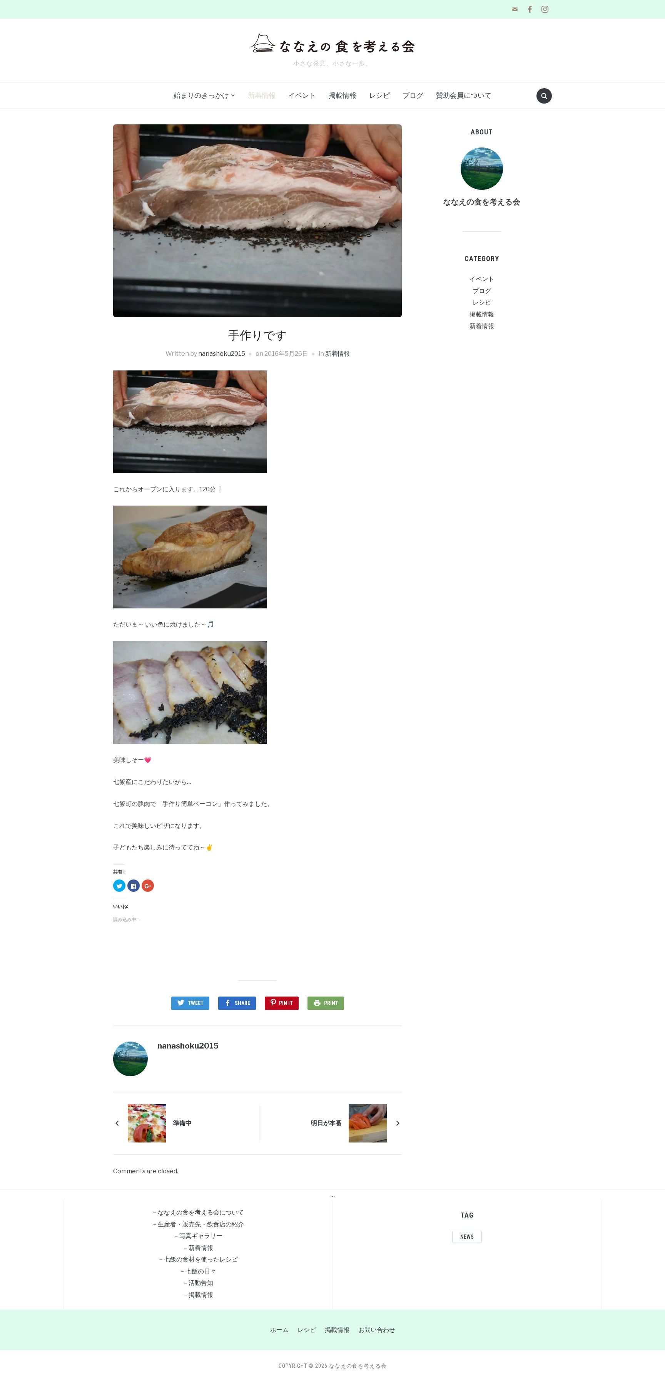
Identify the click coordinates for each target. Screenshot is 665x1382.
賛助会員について (463, 95)
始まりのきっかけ (201, 95)
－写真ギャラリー (197, 1236)
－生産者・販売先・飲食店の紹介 (198, 1224)
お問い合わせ (376, 1329)
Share (242, 1003)
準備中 (182, 1123)
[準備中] (147, 1122)
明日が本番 (326, 1123)
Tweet (196, 1003)
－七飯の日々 (197, 1271)
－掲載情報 (197, 1294)
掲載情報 (342, 95)
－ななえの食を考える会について (198, 1212)
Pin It (286, 1003)
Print (331, 1003)
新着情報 (262, 95)
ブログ (413, 95)
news (467, 1237)
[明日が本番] (368, 1122)
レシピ (379, 95)
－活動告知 (197, 1283)
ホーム (279, 1329)
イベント (302, 95)
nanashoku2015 (221, 353)
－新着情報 (197, 1247)
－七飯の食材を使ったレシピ (198, 1259)
